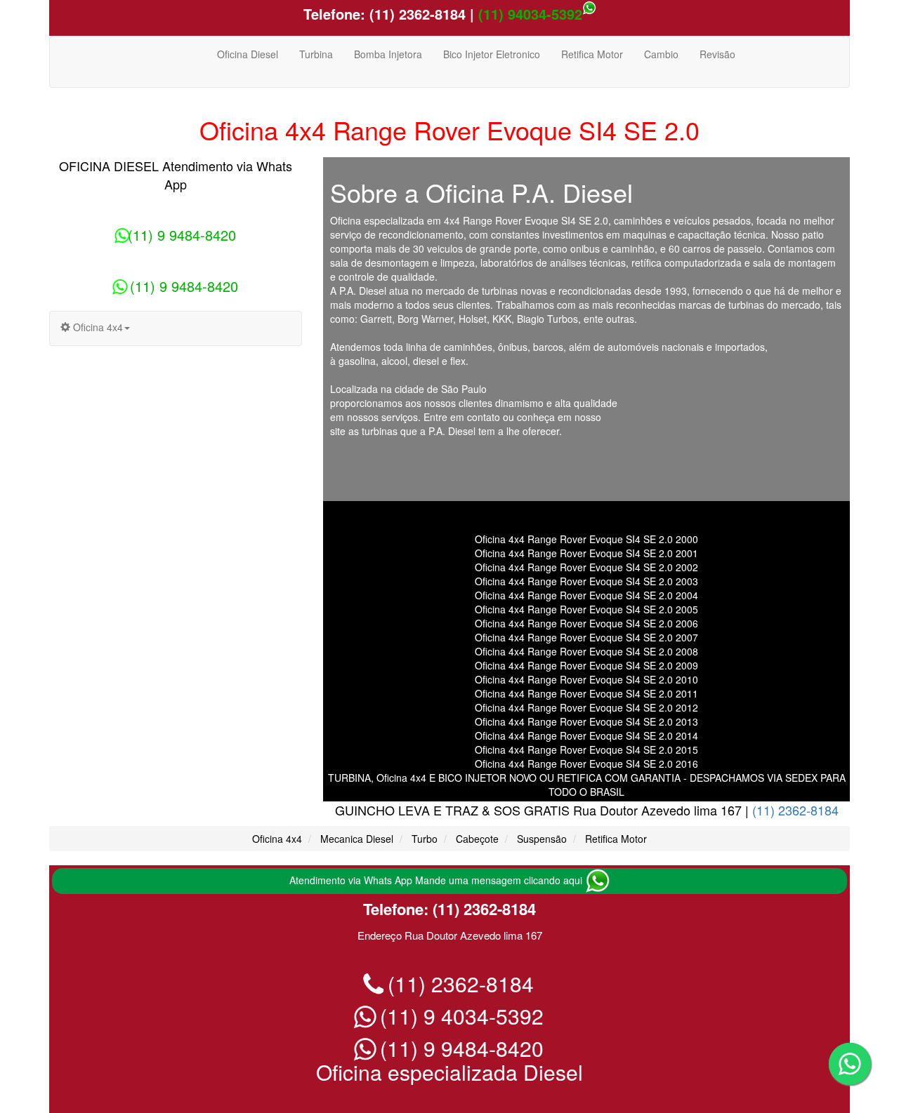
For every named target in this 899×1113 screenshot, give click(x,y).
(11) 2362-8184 (415, 14)
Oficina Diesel (247, 54)
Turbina (316, 54)
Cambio (661, 54)
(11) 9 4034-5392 (459, 1016)
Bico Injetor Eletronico (491, 54)
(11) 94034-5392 (530, 14)
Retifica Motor (592, 54)
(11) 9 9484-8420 (182, 235)
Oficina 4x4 (277, 839)
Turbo (425, 839)
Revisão (717, 54)
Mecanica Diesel (356, 839)
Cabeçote (477, 839)
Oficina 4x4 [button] (96, 327)
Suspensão (542, 839)
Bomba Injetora (388, 54)
